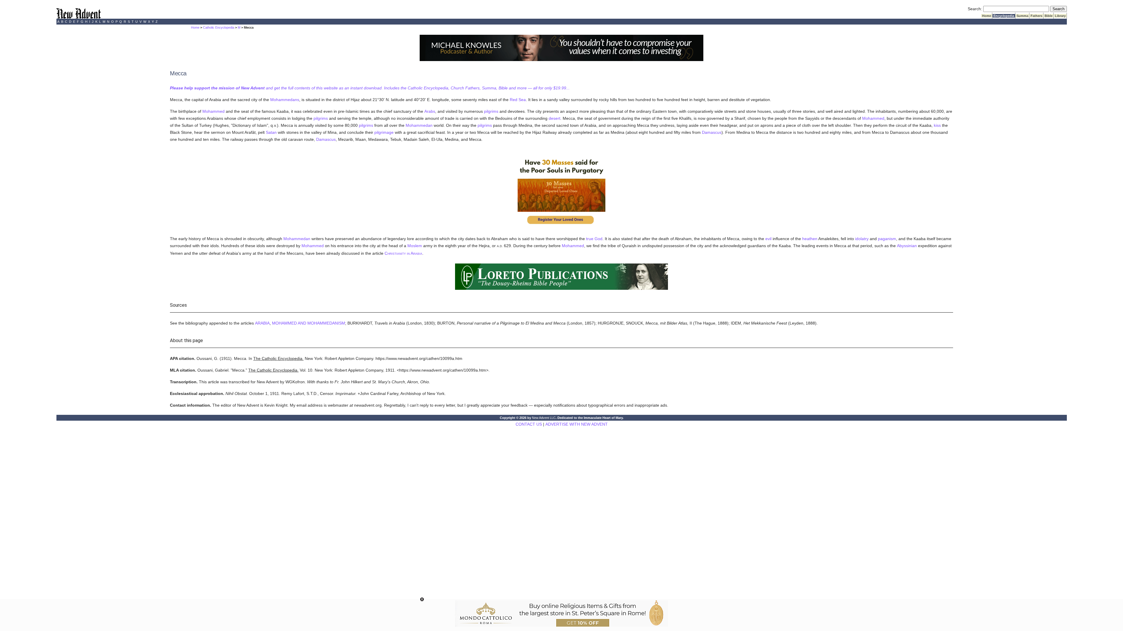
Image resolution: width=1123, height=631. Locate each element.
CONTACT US (529, 424)
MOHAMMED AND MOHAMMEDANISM (308, 323)
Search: (975, 8)
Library (1060, 16)
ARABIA (262, 323)
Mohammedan (419, 125)
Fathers (1036, 16)
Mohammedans (284, 99)
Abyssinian (907, 245)
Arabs (429, 111)
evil (768, 238)
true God (594, 238)
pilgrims (491, 111)
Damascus (711, 132)
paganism (887, 238)
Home (986, 16)
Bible (1048, 16)
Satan (271, 132)
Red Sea (518, 99)
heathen (809, 238)
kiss (937, 125)
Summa (1022, 16)
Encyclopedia (1004, 16)
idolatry (862, 238)
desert (554, 118)
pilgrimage (384, 132)
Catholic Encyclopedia (218, 27)
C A (403, 253)
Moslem (414, 245)
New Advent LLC (544, 417)
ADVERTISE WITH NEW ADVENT (576, 424)
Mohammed (213, 111)
